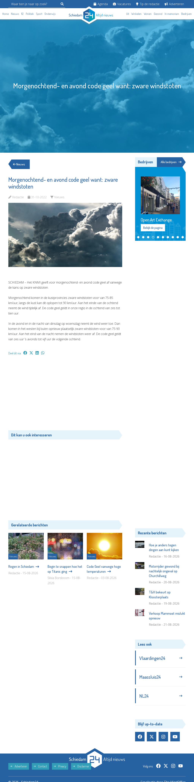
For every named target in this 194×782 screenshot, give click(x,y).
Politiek (30, 14)
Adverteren (176, 4)
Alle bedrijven (169, 162)
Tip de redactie (149, 4)
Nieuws (15, 14)
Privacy (62, 766)
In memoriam (172, 14)
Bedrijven (186, 14)
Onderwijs (50, 14)
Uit (127, 14)
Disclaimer (83, 766)
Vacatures (124, 4)
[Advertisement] (65, 394)
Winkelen (136, 14)
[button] (138, 237)
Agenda (102, 4)
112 (22, 14)
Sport (39, 14)
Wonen (148, 14)
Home (5, 14)
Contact (42, 766)
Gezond (158, 14)
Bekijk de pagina (153, 228)
